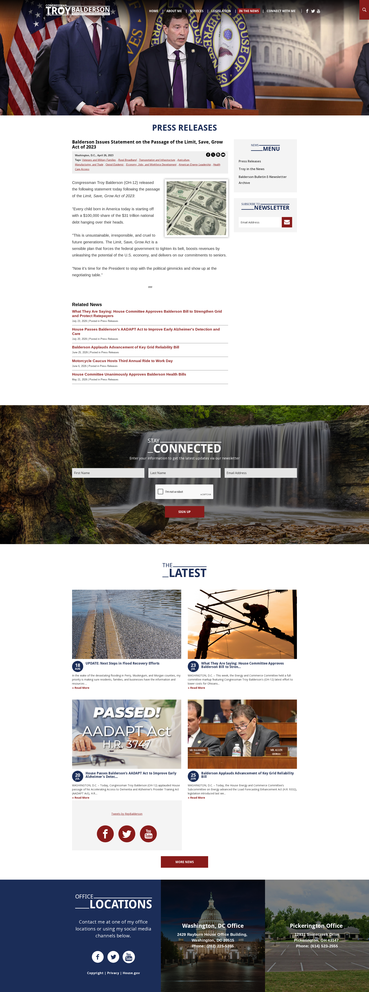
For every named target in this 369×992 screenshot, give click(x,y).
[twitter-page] (313, 11)
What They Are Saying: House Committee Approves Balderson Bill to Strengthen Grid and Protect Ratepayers (147, 313)
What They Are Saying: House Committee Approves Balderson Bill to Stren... (242, 665)
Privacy (113, 973)
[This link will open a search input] (364, 10)
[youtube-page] (318, 11)
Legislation (221, 11)
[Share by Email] (223, 155)
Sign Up (184, 512)
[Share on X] (213, 155)
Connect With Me (281, 11)
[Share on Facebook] (208, 155)
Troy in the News (251, 169)
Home (153, 11)
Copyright (95, 973)
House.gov (131, 973)
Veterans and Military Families (99, 160)
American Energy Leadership (195, 164)
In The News (249, 11)
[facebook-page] (307, 11)
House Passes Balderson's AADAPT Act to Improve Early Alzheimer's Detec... (131, 775)
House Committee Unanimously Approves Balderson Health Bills (129, 374)
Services (196, 11)
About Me (174, 11)
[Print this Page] (218, 155)
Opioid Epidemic (115, 164)
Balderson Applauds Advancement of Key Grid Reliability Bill (125, 347)
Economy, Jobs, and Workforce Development (151, 164)
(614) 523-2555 (324, 946)
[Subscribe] (287, 222)
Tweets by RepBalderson (126, 814)
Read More (82, 688)
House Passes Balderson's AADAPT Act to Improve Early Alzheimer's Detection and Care (146, 331)
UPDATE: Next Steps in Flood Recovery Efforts (123, 663)
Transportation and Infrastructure (157, 160)
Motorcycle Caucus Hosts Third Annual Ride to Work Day (122, 361)
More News (184, 862)
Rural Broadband (127, 160)
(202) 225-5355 (220, 946)
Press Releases (250, 161)
